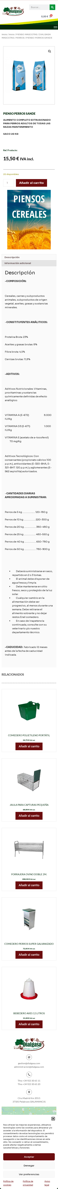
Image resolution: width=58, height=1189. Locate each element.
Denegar (29, 1165)
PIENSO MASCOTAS (26, 34)
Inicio (4, 34)
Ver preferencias (29, 1174)
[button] (53, 1118)
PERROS (20, 38)
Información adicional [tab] (18, 263)
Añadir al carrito (31, 183)
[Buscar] (52, 7)
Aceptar (29, 1156)
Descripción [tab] (12, 257)
